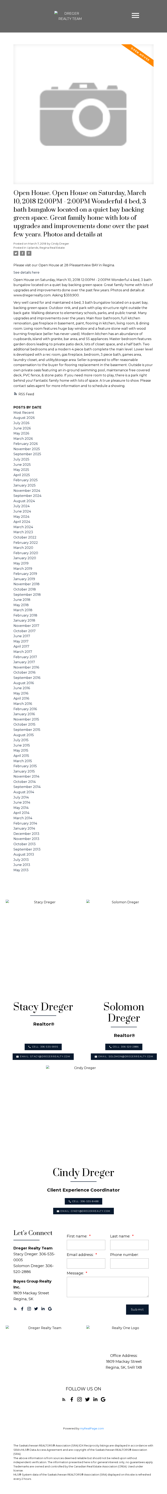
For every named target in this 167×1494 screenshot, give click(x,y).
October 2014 (24, 782)
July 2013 (21, 860)
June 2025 (22, 465)
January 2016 (24, 714)
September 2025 (27, 454)
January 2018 (24, 620)
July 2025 (21, 459)
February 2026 (25, 444)
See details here (26, 272)
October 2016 (24, 672)
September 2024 (27, 496)
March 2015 (22, 761)
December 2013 (26, 834)
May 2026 (21, 433)
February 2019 (25, 574)
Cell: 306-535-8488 (85, 1201)
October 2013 (24, 844)
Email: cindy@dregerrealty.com (85, 1211)
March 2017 (22, 652)
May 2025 (21, 470)
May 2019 (21, 563)
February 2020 (25, 553)
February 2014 (25, 823)
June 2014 (21, 802)
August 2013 (23, 854)
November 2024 (26, 491)
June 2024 (22, 511)
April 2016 (21, 698)
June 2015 (21, 745)
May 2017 (21, 641)
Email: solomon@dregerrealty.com (125, 1056)
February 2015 (25, 766)
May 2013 (21, 870)
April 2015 (21, 756)
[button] (43, 1047)
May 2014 (21, 808)
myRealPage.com (92, 1428)
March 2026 (23, 439)
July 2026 (21, 423)
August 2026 (24, 418)
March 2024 (23, 527)
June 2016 (21, 688)
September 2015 (26, 730)
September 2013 (27, 849)
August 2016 (23, 683)
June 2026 (22, 428)
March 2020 (23, 548)
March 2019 (22, 569)
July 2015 (21, 740)
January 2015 (24, 771)
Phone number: (124, 1254)
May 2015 (20, 750)
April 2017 (21, 646)
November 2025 (26, 449)
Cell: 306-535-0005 (45, 1046)
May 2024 (21, 517)
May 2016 (20, 693)
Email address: (80, 1254)
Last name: (120, 1236)
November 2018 (26, 584)
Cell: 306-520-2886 (126, 1046)
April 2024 (21, 522)
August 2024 (24, 501)
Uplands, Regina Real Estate (46, 247)
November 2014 (26, 776)
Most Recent (23, 413)
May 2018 (21, 605)
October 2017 (24, 631)
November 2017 (26, 626)
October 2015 (24, 724)
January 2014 (24, 828)
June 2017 (21, 636)
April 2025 (21, 475)
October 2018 (24, 589)
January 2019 (24, 579)
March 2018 (22, 610)
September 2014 (27, 787)
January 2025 (24, 485)
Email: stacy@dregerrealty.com (45, 1056)
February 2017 (25, 657)
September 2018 (27, 595)
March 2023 (23, 532)
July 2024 (21, 506)
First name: (77, 1236)
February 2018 (25, 615)
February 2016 (25, 709)
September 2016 (26, 678)
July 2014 (21, 797)
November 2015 (26, 719)
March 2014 (22, 818)
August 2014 (23, 792)
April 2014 (21, 813)
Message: (76, 1273)
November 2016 (26, 667)
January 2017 (24, 662)
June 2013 (21, 865)
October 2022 (24, 537)
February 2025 (25, 480)
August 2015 (23, 735)
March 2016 (22, 704)
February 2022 (25, 543)
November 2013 (26, 839)
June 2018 (21, 600)
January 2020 (24, 558)
